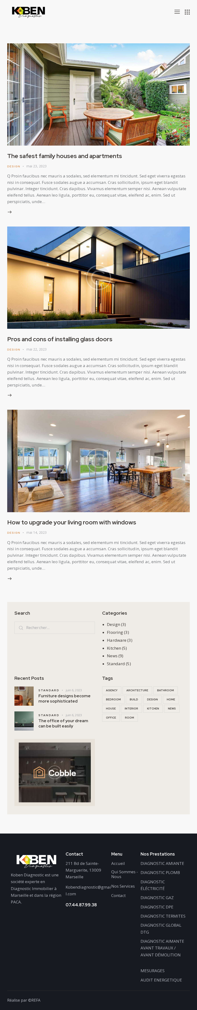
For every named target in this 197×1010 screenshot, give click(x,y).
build (134, 699)
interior (131, 708)
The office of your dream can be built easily (63, 723)
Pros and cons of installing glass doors (59, 339)
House (111, 708)
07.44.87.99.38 (81, 905)
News (112, 655)
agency (111, 690)
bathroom (165, 690)
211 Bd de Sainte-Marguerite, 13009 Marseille (83, 870)
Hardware (116, 640)
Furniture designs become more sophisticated (64, 698)
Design (13, 166)
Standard (116, 663)
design (152, 699)
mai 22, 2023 (36, 349)
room (129, 717)
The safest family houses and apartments (64, 156)
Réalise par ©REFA (23, 1000)
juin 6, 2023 (74, 690)
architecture (137, 690)
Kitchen (114, 648)
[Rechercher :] (54, 627)
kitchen (153, 708)
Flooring (115, 632)
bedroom (113, 699)
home (171, 699)
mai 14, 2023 (36, 532)
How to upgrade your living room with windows (71, 522)
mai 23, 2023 (36, 166)
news (172, 708)
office (111, 717)
